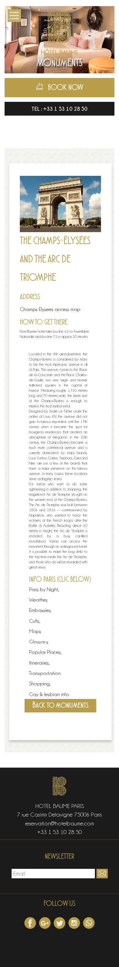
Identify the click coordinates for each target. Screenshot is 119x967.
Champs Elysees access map (50, 309)
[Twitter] (59, 923)
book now (65, 87)
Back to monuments (60, 705)
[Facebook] (30, 923)
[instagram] (74, 923)
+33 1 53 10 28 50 (65, 109)
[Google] (45, 923)
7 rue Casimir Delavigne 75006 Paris (59, 814)
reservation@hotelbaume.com (59, 823)
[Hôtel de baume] (59, 34)
